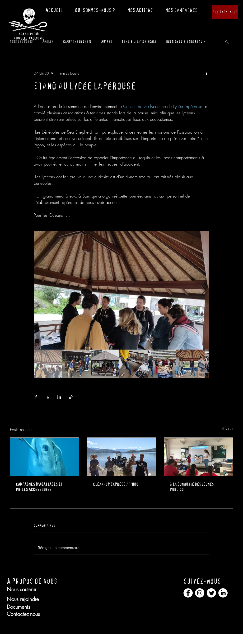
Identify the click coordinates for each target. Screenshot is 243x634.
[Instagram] (199, 593)
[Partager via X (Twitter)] (47, 397)
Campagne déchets (77, 42)
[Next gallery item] (203, 290)
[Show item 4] (133, 364)
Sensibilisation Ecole (139, 42)
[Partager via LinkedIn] (59, 397)
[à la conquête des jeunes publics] (198, 457)
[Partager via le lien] (71, 397)
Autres (106, 42)
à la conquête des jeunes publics (192, 487)
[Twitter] (211, 593)
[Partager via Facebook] (36, 397)
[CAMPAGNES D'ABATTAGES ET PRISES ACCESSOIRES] (44, 457)
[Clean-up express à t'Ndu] (121, 457)
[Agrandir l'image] (121, 290)
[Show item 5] (162, 364)
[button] (95, 12)
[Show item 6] (190, 364)
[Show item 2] (76, 364)
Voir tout (227, 429)
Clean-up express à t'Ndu (115, 484)
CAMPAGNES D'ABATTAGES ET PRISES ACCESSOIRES (39, 487)
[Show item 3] (105, 364)
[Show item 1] (48, 364)
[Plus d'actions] (206, 73)
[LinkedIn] (223, 593)
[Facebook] (188, 593)
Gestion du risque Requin (186, 42)
